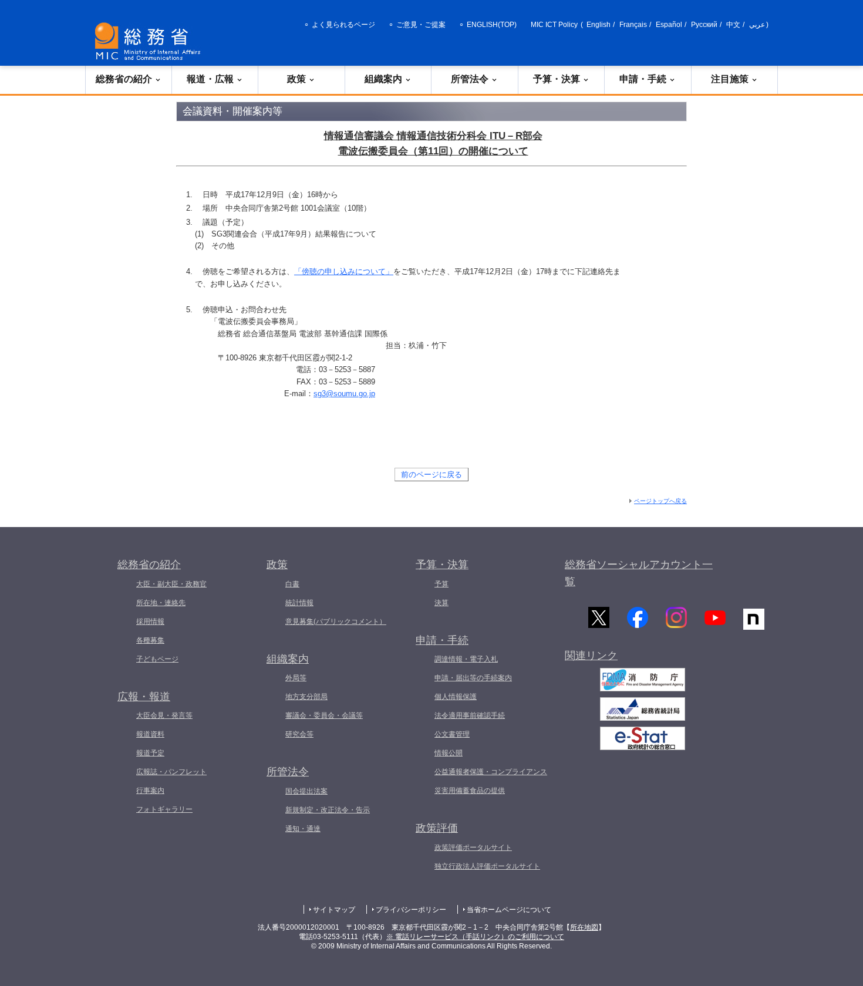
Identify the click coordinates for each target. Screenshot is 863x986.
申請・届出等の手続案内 (473, 678)
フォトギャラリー (164, 809)
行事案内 (150, 790)
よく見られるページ (343, 25)
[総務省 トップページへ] (150, 41)
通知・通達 (303, 829)
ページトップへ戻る (660, 501)
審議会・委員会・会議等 (324, 715)
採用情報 (150, 621)
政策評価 (437, 828)
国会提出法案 (306, 791)
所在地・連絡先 (161, 603)
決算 (441, 603)
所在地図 (584, 927)
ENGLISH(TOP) (492, 25)
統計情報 (299, 603)
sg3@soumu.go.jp (344, 393)
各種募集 (150, 640)
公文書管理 (452, 734)
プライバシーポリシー (411, 909)
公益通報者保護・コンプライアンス (490, 772)
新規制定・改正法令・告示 (327, 810)
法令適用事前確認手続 (469, 715)
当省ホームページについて (509, 909)
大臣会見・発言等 (164, 715)
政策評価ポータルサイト (473, 847)
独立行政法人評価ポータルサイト (487, 866)
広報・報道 (143, 697)
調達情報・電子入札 (466, 659)
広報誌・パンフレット (171, 772)
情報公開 (448, 753)
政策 (296, 79)
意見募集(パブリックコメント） (335, 621)
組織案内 (383, 79)
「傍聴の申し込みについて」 (343, 271)
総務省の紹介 (124, 79)
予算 (441, 584)
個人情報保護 (455, 697)
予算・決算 (556, 79)
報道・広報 (210, 79)
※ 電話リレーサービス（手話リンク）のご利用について (475, 936)
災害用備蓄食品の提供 (469, 790)
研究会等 (299, 734)
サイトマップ (334, 909)
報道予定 (150, 753)
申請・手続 (642, 79)
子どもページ (157, 659)
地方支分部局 (306, 697)
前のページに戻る (431, 474)
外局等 (295, 678)
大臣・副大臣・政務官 (171, 584)
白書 (292, 584)
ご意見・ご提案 (421, 25)
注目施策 (730, 79)
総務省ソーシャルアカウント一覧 (639, 573)
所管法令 (469, 79)
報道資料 (150, 734)
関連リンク (591, 655)
